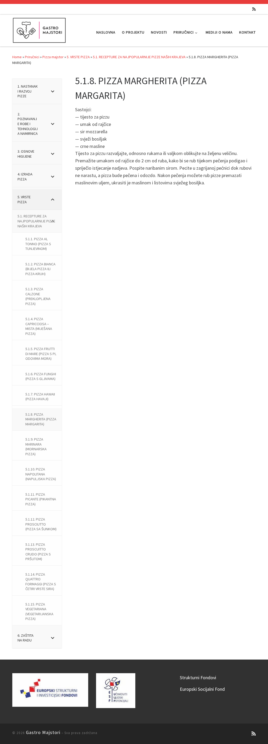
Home (17, 57)
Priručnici (32, 57)
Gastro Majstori (43, 732)
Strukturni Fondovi (198, 678)
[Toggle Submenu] (52, 91)
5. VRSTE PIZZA (78, 57)
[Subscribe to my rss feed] (254, 9)
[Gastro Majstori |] (39, 29)
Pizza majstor (53, 57)
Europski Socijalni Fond (202, 689)
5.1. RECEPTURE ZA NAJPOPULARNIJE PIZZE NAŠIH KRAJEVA (139, 57)
